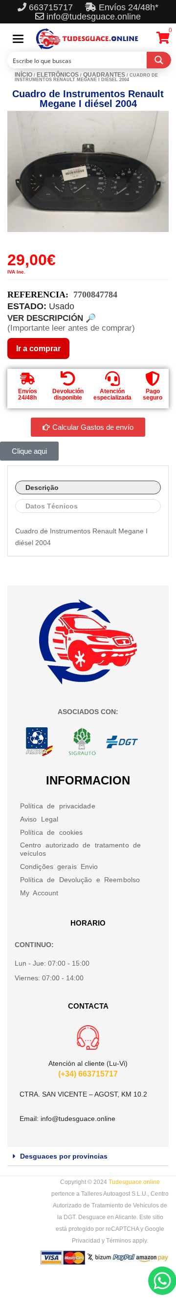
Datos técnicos (51, 506)
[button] (88, 1156)
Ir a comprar (38, 348)
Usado (61, 306)
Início (23, 74)
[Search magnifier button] (159, 60)
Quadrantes (104, 74)
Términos (118, 1240)
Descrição (42, 487)
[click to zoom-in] (88, 171)
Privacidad (86, 1240)
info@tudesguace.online (93, 16)
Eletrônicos (58, 74)
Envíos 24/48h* (127, 7)
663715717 (52, 7)
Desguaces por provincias (64, 1156)
